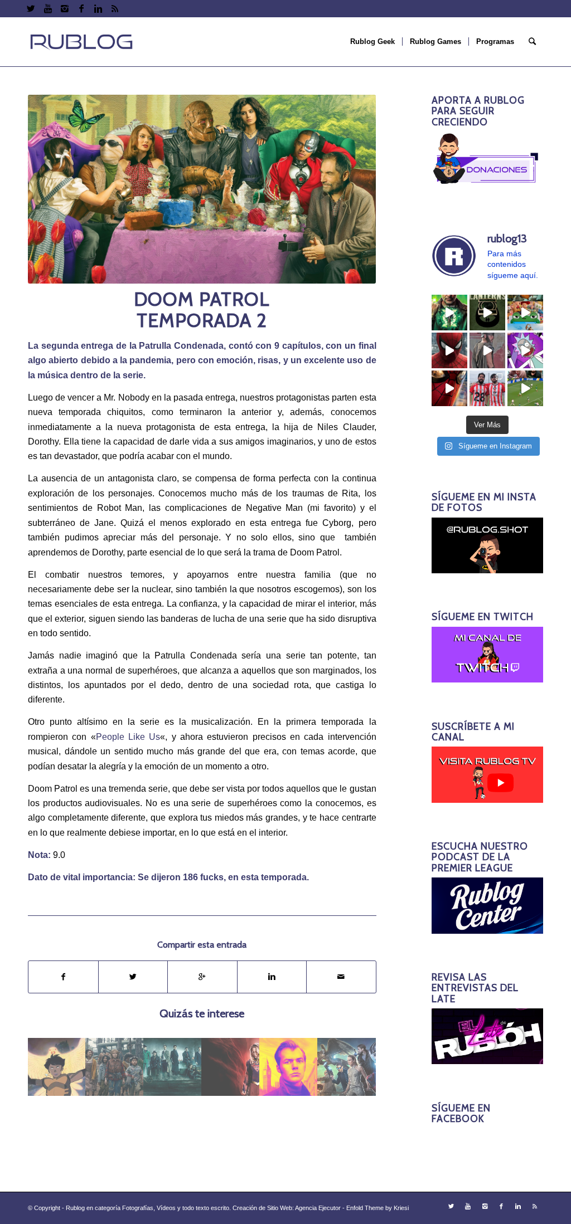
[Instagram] (64, 8)
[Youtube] (48, 8)
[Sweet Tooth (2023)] (115, 1067)
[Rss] (115, 8)
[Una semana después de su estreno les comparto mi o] (449, 350)
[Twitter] (31, 8)
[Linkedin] (98, 8)
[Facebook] (81, 8)
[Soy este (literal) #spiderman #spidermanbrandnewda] (449, 388)
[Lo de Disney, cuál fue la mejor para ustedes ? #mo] (525, 312)
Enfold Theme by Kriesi (377, 1208)
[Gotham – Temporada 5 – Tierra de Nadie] (173, 1067)
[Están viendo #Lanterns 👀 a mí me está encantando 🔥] (449, 312)
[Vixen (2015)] (57, 1067)
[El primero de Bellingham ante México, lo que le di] (525, 388)
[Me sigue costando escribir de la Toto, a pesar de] (487, 388)
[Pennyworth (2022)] (289, 1067)
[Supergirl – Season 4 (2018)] (231, 1067)
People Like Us (128, 737)
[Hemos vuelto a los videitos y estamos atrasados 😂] (525, 350)
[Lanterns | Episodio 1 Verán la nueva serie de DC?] (487, 312)
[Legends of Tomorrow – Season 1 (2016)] (347, 1067)
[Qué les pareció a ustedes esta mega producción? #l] (487, 350)
